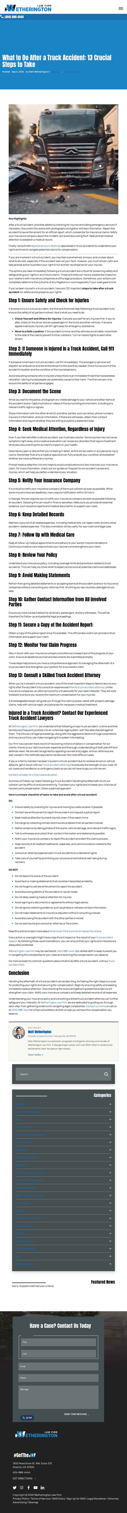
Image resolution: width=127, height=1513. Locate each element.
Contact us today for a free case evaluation (33, 774)
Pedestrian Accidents (29, 1218)
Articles (56, 71)
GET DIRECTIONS (22, 1478)
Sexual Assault (24, 1241)
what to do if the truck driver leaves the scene (75, 931)
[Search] (106, 1074)
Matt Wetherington (39, 1031)
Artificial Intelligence (28, 1112)
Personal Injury (24, 1226)
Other (19, 1210)
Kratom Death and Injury (30, 1172)
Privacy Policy (21, 1498)
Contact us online (96, 1006)
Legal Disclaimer (96, 1498)
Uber (19, 1256)
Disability (21, 1165)
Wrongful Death (25, 1264)
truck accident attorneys (57, 765)
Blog (18, 1119)
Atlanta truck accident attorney (86, 687)
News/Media (23, 1203)
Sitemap (33, 1502)
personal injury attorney (46, 246)
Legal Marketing (25, 1188)
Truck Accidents (72, 71)
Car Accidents (24, 1127)
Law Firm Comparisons (29, 1180)
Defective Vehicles (27, 1157)
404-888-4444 (21, 1472)
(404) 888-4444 (65, 951)
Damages (21, 1150)
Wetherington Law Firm (25, 726)
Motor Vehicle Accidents (30, 1195)
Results (20, 1233)
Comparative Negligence (30, 1134)
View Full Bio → (35, 1054)
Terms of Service (40, 1498)
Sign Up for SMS (76, 1498)
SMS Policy (58, 1498)
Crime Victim (23, 1142)
